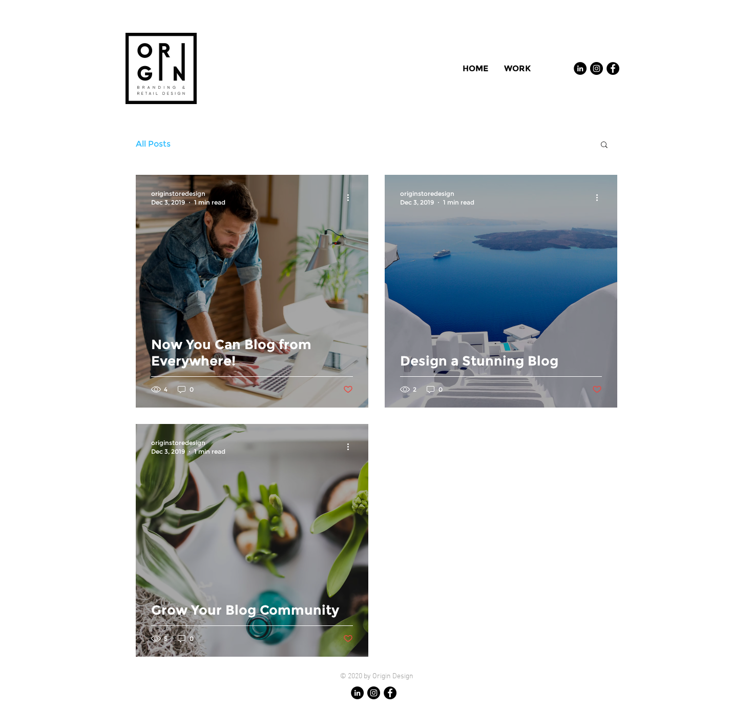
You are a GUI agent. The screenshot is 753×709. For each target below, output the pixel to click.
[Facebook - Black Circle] (612, 68)
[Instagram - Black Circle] (596, 68)
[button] (604, 145)
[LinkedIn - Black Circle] (580, 68)
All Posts (153, 144)
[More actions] (351, 197)
